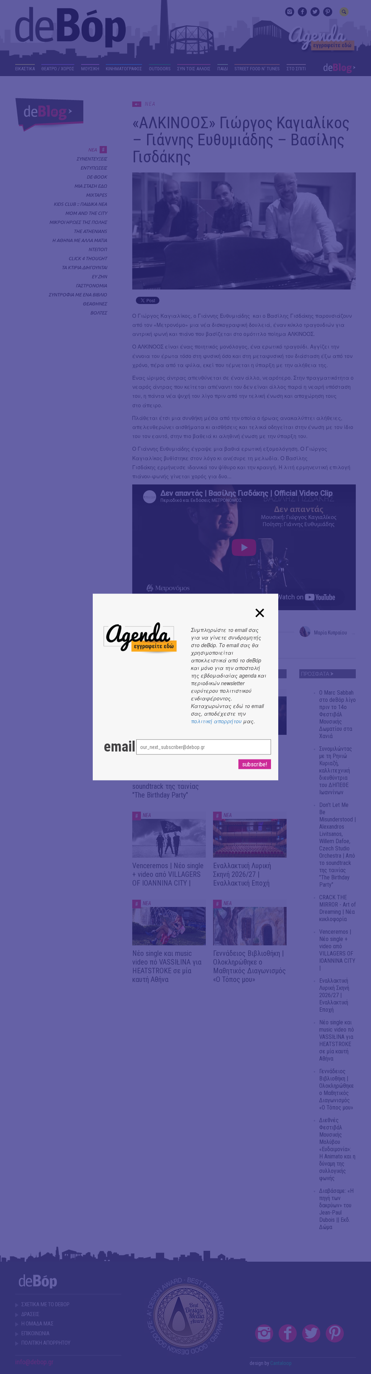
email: (113, 747)
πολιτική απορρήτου (216, 721)
